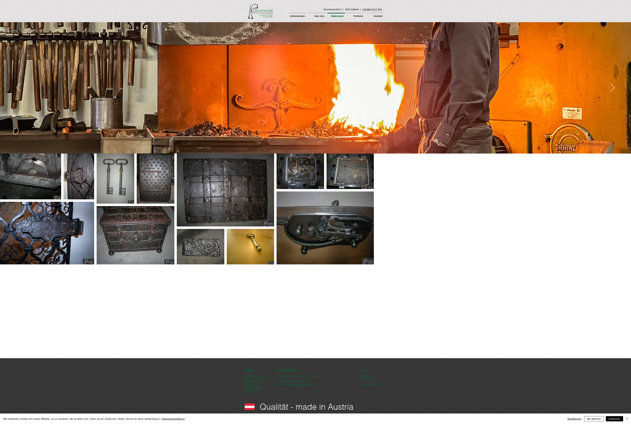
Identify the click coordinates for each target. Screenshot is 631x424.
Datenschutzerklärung (173, 418)
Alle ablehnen (594, 418)
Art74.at (374, 384)
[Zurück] (18, 88)
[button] (297, 15)
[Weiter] (612, 88)
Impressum (366, 379)
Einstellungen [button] (575, 418)
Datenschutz (367, 376)
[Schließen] (627, 418)
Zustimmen (614, 418)
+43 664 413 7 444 (372, 9)
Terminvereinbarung (298, 384)
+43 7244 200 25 (252, 390)
